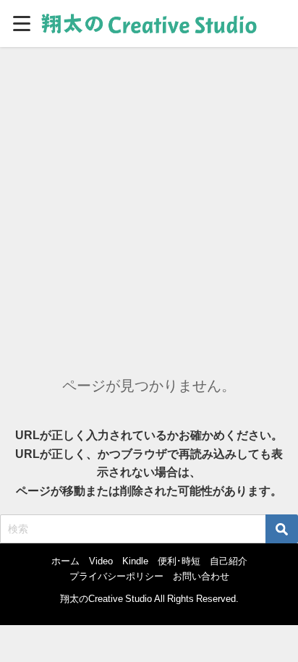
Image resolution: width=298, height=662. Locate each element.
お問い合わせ (201, 576)
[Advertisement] (149, 203)
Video (101, 561)
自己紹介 (228, 561)
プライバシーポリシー (116, 576)
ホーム (65, 561)
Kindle (135, 561)
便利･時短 (179, 561)
